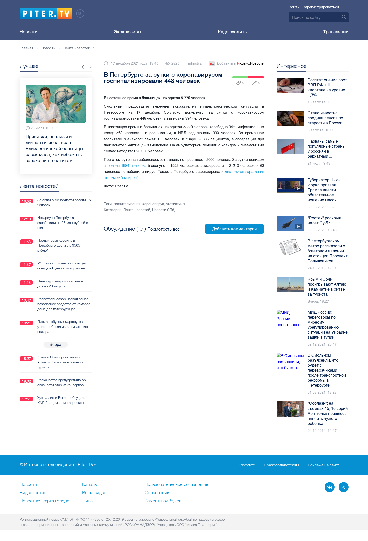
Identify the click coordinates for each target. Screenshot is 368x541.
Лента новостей (136, 210)
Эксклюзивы (127, 32)
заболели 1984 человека (125, 165)
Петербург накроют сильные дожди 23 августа (60, 283)
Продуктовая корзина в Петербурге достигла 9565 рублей (58, 245)
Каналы (90, 484)
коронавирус (153, 204)
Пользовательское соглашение (176, 484)
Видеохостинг (34, 492)
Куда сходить (232, 32)
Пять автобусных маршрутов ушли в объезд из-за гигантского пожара (64, 326)
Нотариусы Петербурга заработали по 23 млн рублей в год (62, 222)
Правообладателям (281, 465)
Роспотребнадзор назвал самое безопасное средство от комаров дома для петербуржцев (63, 304)
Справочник (157, 492)
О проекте (246, 465)
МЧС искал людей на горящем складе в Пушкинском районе (61, 265)
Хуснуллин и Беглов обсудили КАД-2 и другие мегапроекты (61, 400)
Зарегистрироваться (321, 7)
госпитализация (127, 204)
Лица (87, 501)
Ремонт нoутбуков (163, 501)
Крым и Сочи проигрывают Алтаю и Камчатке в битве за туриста (60, 362)
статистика (175, 204)
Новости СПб (163, 210)
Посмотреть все (163, 229)
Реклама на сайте (324, 465)
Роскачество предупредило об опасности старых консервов (61, 382)
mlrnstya (195, 63)
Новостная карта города (44, 501)
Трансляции (336, 32)
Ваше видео (94, 492)
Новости (29, 32)
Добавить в (240, 63)
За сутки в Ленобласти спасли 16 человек (64, 202)
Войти (294, 7)
